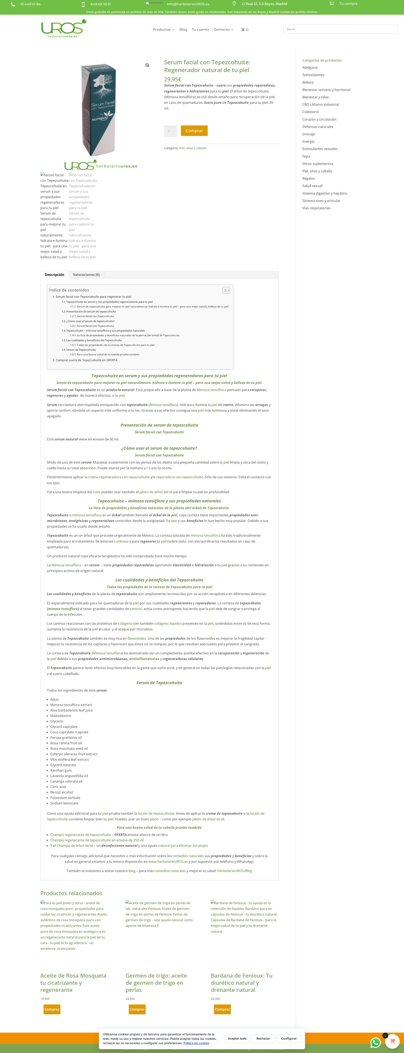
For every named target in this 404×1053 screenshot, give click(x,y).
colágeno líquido (167, 623)
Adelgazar (310, 67)
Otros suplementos (317, 163)
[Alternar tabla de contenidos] (224, 290)
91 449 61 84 (30, 4)
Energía (308, 141)
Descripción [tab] (54, 274)
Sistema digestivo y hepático (324, 193)
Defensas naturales (317, 126)
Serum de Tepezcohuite (81, 350)
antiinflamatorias (144, 658)
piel (223, 375)
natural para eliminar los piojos (183, 845)
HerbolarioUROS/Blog (234, 870)
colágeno (125, 623)
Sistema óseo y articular (321, 200)
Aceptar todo (237, 1038)
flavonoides (137, 638)
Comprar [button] (52, 1009)
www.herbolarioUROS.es (168, 861)
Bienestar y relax (315, 97)
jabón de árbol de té (208, 819)
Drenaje (308, 134)
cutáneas (121, 541)
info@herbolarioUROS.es (188, 4)
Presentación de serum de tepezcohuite (91, 311)
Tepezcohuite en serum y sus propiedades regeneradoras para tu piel (109, 302)
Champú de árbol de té (75, 845)
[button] (147, 65)
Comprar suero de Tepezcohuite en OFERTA (86, 360)
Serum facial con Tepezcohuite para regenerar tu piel (93, 297)
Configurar (289, 1038)
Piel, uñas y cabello (192, 148)
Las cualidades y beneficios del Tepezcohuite (94, 340)
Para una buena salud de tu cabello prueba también (108, 354)
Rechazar (263, 1038)
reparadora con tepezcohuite (179, 477)
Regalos (308, 178)
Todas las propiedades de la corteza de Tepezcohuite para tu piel (115, 345)
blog (132, 870)
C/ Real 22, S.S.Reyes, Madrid (264, 3)
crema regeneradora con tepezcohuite (119, 477)
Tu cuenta (200, 30)
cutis (96, 492)
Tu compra (348, 4)
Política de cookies (196, 1043)
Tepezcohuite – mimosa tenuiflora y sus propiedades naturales (105, 330)
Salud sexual (312, 185)
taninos (136, 608)
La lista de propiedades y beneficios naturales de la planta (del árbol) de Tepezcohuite (128, 335)
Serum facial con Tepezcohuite (95, 316)
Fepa (306, 156)
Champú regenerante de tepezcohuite (81, 834)
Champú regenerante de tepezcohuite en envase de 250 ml (97, 840)
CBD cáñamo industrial (320, 104)
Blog (183, 30)
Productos (162, 30)
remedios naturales (188, 856)
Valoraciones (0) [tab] (86, 274)
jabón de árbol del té (155, 492)
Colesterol (310, 111)
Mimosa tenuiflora (212, 389)
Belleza (308, 82)
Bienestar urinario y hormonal (326, 89)
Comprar (194, 130)
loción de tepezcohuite (156, 813)
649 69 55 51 (101, 4)
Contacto (222, 30)
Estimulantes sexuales (320, 148)
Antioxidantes (313, 74)
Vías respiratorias (316, 208)
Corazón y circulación (319, 119)
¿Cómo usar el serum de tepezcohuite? (90, 321)
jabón (154, 819)
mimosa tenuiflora (87, 515)
